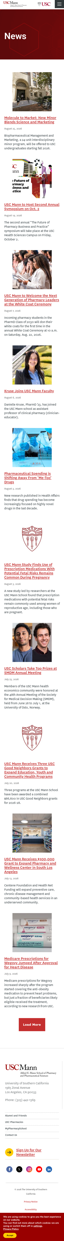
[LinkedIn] (49, 1169)
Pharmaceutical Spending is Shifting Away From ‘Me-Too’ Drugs (27, 477)
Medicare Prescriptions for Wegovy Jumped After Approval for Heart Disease (31, 962)
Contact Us (11, 1135)
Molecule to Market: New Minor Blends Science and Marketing (30, 119)
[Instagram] (29, 1169)
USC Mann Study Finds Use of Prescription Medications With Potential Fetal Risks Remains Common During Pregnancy (29, 571)
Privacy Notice (31, 1201)
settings (37, 1226)
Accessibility (31, 1209)
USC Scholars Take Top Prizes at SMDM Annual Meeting (30, 670)
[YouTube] (39, 1169)
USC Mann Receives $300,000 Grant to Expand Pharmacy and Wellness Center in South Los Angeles (30, 865)
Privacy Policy (11, 1229)
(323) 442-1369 (25, 1100)
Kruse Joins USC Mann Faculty (29, 390)
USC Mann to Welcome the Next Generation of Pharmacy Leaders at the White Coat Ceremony (31, 300)
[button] (32, 1024)
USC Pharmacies (14, 1122)
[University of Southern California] (44, 3)
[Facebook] (9, 1169)
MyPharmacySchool (16, 1128)
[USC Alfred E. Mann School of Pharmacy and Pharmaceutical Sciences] (15, 4)
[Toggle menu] (59, 4)
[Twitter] (19, 1169)
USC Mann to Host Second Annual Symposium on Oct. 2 (31, 206)
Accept (10, 1235)
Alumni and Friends (16, 1115)
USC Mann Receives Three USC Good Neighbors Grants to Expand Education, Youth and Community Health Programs (29, 770)
